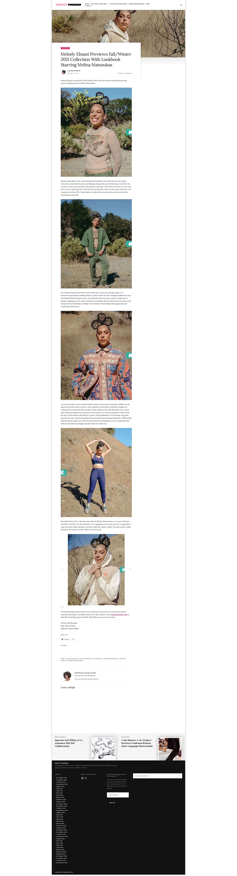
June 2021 (59, 791)
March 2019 (60, 849)
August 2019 (60, 839)
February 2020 (61, 825)
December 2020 (61, 804)
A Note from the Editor (118, 4)
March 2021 (60, 797)
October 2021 (60, 782)
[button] (130, 569)
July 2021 (59, 788)
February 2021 (61, 799)
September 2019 (61, 836)
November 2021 (61, 780)
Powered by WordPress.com (64, 872)
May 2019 (59, 845)
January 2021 (60, 801)
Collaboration (72, 658)
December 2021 (61, 778)
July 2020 (59, 815)
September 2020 (62, 810)
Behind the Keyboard (137, 4)
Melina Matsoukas (111, 658)
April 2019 (59, 847)
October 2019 (60, 834)
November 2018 (61, 858)
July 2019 (59, 841)
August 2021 (60, 786)
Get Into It (65, 48)
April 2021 (59, 795)
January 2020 (61, 828)
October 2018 (60, 860)
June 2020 (59, 817)
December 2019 (61, 830)
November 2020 (61, 806)
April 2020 (60, 821)
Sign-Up (112, 803)
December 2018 (61, 856)
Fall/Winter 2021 (86, 658)
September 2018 (61, 862)
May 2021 (59, 793)
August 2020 (60, 812)
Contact (88, 6)
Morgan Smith (74, 70)
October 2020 (61, 808)
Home (87, 4)
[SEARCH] (181, 5)
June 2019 (59, 843)
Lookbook (98, 658)
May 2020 (59, 819)
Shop (148, 4)
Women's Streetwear (75, 660)
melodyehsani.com (119, 614)
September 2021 (61, 784)
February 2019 (61, 852)
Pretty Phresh (61, 763)
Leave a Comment (125, 73)
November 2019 (61, 832)
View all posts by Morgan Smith (86, 679)
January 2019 (60, 854)
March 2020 (60, 823)
